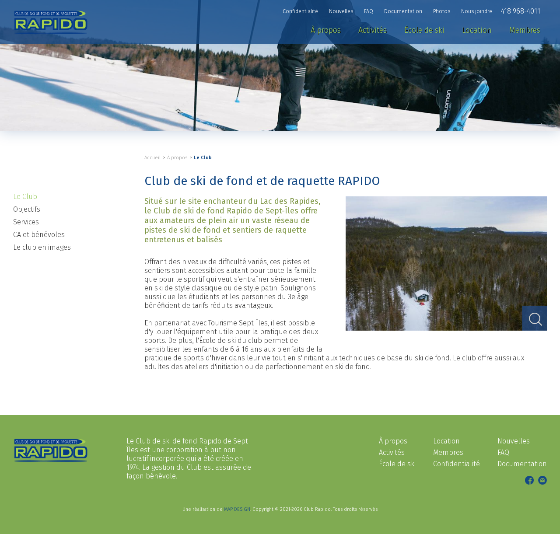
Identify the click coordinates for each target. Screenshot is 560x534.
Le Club (203, 158)
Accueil (152, 158)
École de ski (397, 464)
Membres (448, 452)
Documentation (522, 464)
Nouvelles (513, 441)
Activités (392, 452)
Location (446, 441)
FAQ (503, 452)
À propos (177, 158)
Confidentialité (456, 464)
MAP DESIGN (237, 509)
